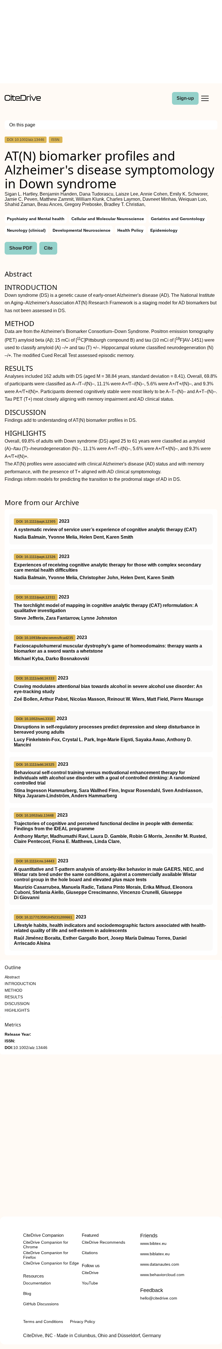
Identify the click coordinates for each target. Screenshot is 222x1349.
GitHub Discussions (41, 1304)
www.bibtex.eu (153, 1243)
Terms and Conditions (43, 1321)
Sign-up (185, 98)
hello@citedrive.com (158, 1298)
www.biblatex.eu (155, 1254)
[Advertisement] (111, 42)
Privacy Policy (82, 1321)
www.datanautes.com (159, 1264)
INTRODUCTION (20, 984)
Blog (27, 1293)
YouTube (90, 1283)
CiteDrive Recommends (103, 1242)
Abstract (12, 977)
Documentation (37, 1283)
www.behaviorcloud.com (162, 1274)
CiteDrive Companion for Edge (51, 1263)
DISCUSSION (17, 1004)
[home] (23, 99)
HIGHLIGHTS (17, 1010)
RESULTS (14, 997)
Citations (90, 1252)
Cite (48, 248)
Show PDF (20, 248)
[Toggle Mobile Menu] (205, 98)
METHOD (13, 990)
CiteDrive (90, 1272)
